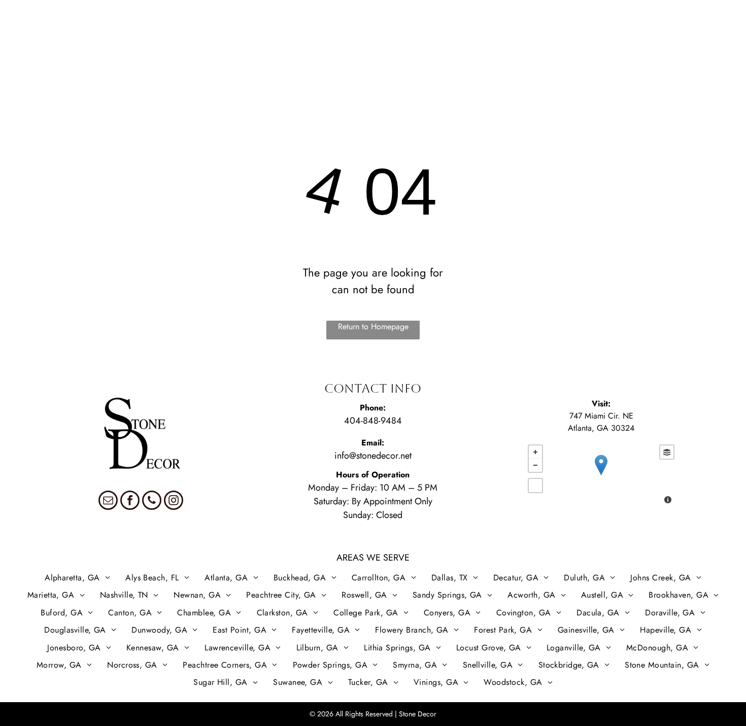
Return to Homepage (373, 326)
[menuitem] (33, 39)
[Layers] (666, 452)
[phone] (151, 501)
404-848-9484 (373, 420)
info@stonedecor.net (373, 455)
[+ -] (601, 475)
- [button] (535, 465)
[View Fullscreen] (535, 485)
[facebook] (130, 501)
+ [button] (535, 452)
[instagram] (173, 501)
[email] (108, 501)
